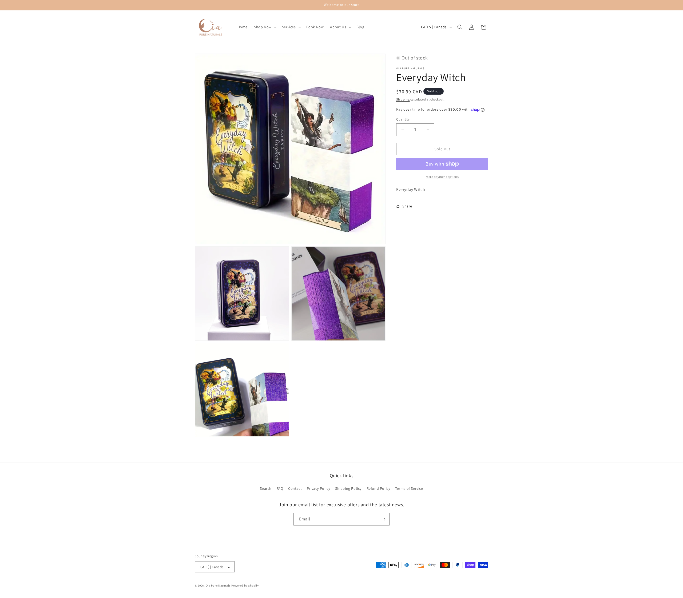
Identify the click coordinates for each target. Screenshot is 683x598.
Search (266, 488)
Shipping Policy (348, 488)
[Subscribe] (383, 519)
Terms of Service (409, 488)
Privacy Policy (318, 488)
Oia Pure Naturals (218, 586)
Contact (295, 488)
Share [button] (407, 206)
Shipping (403, 99)
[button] (265, 27)
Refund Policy (378, 488)
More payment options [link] (442, 177)
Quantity (403, 119)
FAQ (280, 488)
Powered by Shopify (245, 586)
